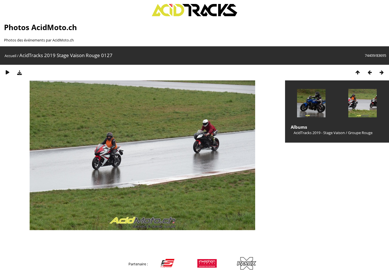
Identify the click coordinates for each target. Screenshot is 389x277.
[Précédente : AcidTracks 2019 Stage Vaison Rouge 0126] (370, 72)
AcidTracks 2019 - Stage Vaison (319, 132)
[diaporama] (7, 72)
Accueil (10, 55)
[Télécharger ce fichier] (19, 72)
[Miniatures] (358, 72)
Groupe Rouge (360, 132)
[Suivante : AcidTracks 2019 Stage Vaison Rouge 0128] (382, 72)
